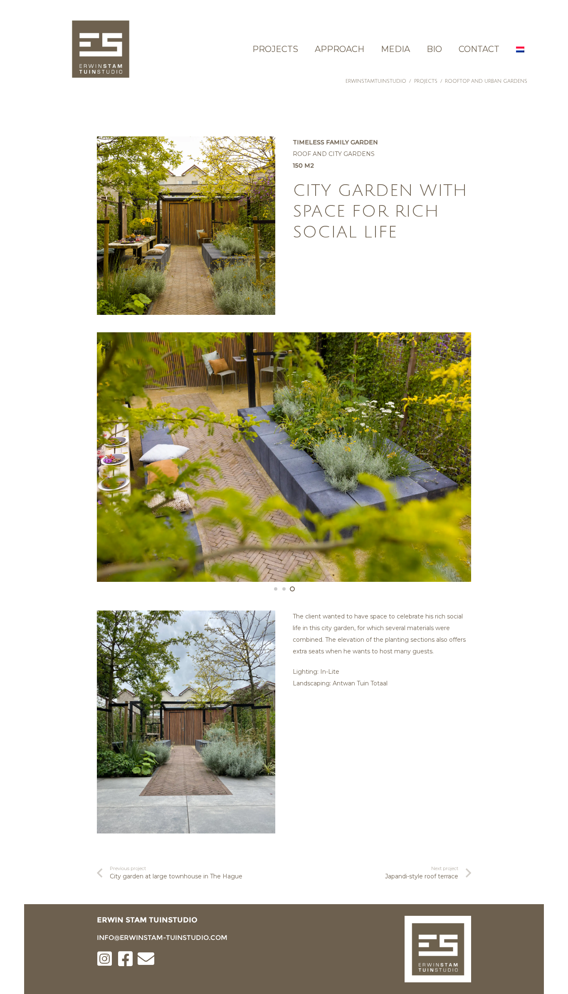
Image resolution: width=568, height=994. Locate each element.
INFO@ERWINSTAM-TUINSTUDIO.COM (162, 938)
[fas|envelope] (145, 959)
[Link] (100, 48)
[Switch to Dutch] (521, 49)
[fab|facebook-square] (125, 959)
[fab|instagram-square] (104, 959)
